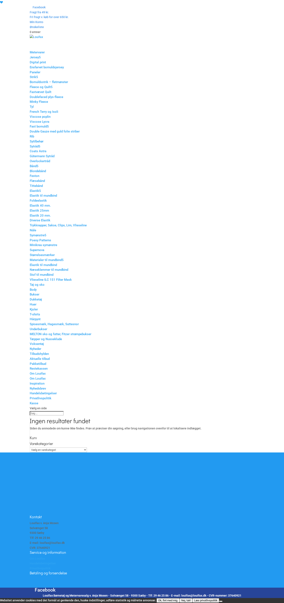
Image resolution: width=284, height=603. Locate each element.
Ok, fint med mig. (168, 600)
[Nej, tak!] (220, 601)
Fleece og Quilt (40, 87)
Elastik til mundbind (43, 195)
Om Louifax (38, 378)
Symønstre (37, 235)
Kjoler (34, 309)
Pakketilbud (38, 364)
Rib (32, 136)
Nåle (33, 230)
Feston (34, 176)
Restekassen (39, 368)
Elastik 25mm (39, 210)
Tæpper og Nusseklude (46, 339)
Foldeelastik (38, 200)
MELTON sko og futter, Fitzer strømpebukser (60, 334)
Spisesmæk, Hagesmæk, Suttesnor (54, 324)
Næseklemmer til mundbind (49, 270)
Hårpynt (35, 319)
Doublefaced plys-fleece (46, 97)
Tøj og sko (37, 285)
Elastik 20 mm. (40, 215)
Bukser (34, 294)
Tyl (32, 107)
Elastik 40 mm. (40, 205)
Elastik (34, 191)
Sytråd (34, 146)
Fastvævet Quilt (40, 92)
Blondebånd (38, 171)
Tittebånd (36, 186)
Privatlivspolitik (40, 398)
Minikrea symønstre (43, 245)
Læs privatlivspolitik (205, 600)
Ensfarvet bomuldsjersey (47, 67)
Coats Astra (38, 151)
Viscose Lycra (39, 122)
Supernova (37, 250)
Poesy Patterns (40, 240)
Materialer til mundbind (46, 260)
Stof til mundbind (41, 275)
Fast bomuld (38, 126)
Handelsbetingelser (43, 393)
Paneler (35, 72)
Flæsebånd (37, 181)
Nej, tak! (186, 600)
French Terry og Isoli (44, 112)
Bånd (33, 166)
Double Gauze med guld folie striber (55, 131)
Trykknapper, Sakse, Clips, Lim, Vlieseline (58, 225)
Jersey (34, 57)
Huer (33, 304)
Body (33, 290)
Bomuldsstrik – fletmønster (49, 82)
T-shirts (35, 314)
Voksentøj (37, 344)
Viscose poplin (40, 117)
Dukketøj (36, 299)
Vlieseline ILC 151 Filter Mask (51, 280)
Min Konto (36, 22)
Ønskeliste (37, 27)
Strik (33, 77)
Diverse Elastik (40, 220)
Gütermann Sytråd (42, 156)
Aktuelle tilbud (40, 359)
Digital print (38, 62)
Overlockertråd (40, 161)
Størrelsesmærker (42, 255)
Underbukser (38, 329)
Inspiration (37, 383)
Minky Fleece (39, 102)
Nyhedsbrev (38, 388)
